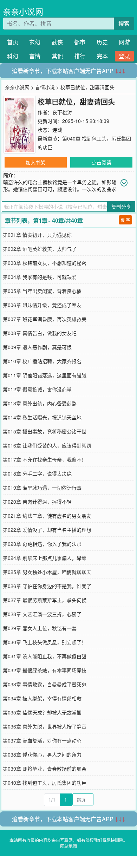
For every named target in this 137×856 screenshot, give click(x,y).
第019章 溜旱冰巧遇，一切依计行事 (42, 487)
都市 (79, 42)
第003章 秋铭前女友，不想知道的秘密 (44, 262)
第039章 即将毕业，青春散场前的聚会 (44, 768)
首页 (12, 42)
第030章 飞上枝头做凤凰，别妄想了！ (44, 642)
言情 (34, 56)
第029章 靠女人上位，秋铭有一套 (40, 628)
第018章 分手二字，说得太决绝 (37, 473)
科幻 (12, 56)
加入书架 (35, 162)
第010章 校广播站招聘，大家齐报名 (42, 361)
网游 (124, 42)
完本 (102, 56)
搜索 (124, 23)
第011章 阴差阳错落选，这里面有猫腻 (44, 375)
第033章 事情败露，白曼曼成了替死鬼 (44, 684)
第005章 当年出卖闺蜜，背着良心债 (42, 290)
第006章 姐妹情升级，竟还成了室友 (42, 304)
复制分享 (121, 206)
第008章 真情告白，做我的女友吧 (40, 332)
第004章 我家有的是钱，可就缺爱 (40, 276)
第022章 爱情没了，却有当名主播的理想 (47, 529)
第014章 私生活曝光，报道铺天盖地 (42, 417)
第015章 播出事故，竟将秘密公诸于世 (44, 431)
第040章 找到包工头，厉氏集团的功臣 (44, 782)
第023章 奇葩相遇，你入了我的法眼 (42, 543)
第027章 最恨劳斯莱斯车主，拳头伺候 (44, 599)
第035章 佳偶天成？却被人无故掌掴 (42, 712)
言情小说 (45, 87)
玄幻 (34, 42)
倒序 (125, 219)
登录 (124, 56)
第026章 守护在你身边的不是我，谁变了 (47, 585)
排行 (79, 56)
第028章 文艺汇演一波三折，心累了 (42, 614)
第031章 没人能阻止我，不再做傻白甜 (44, 656)
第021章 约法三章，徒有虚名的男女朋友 (47, 515)
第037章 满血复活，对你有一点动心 (42, 740)
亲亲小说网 (23, 11)
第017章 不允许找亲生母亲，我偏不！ (44, 459)
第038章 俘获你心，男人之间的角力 (42, 754)
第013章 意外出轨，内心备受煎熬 (40, 403)
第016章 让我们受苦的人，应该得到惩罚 (47, 445)
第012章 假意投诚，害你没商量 (37, 389)
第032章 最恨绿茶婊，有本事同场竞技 (44, 670)
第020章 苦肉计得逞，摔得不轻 (37, 501)
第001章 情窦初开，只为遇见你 (37, 234)
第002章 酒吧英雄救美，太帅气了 (40, 248)
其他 (57, 56)
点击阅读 (101, 162)
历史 (102, 42)
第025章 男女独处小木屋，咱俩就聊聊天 (47, 571)
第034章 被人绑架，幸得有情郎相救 (42, 698)
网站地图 (68, 846)
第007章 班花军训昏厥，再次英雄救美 (44, 318)
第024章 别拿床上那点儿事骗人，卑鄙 (44, 557)
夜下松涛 (62, 112)
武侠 (57, 42)
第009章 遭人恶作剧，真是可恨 (37, 347)
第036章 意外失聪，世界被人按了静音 (44, 726)
